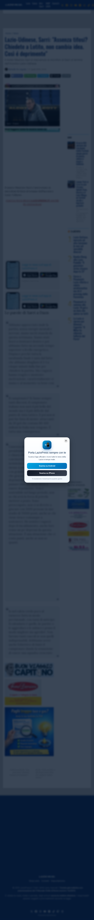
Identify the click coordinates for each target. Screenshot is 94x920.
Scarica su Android (47, 466)
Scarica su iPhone (47, 473)
